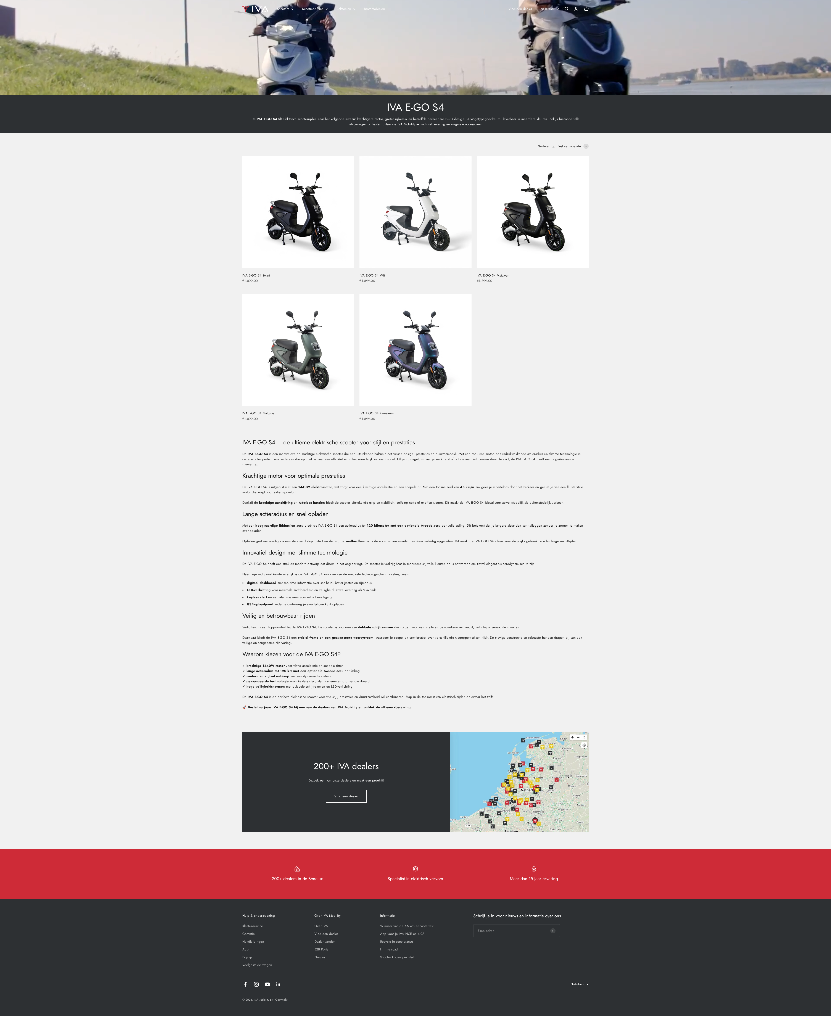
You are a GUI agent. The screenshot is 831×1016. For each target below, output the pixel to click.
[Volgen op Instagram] (256, 984)
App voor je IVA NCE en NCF (402, 933)
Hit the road (389, 949)
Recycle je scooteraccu (396, 941)
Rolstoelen (344, 8)
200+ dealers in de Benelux (297, 879)
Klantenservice (252, 926)
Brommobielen (374, 8)
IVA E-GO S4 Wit (372, 275)
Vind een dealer (520, 8)
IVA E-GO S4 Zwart (256, 275)
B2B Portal (321, 949)
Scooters (283, 8)
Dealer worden (325, 941)
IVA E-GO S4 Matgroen (259, 413)
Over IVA (321, 926)
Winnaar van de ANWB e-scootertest (407, 926)
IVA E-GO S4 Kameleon (376, 413)
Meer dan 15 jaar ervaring (534, 879)
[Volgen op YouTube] (267, 984)
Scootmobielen (313, 8)
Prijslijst (247, 957)
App (245, 949)
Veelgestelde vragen (257, 965)
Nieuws (319, 957)
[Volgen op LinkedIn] (278, 984)
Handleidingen (253, 941)
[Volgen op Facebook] (245, 984)
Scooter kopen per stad (397, 957)
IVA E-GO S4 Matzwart (493, 275)
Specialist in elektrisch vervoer (415, 879)
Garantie (248, 933)
